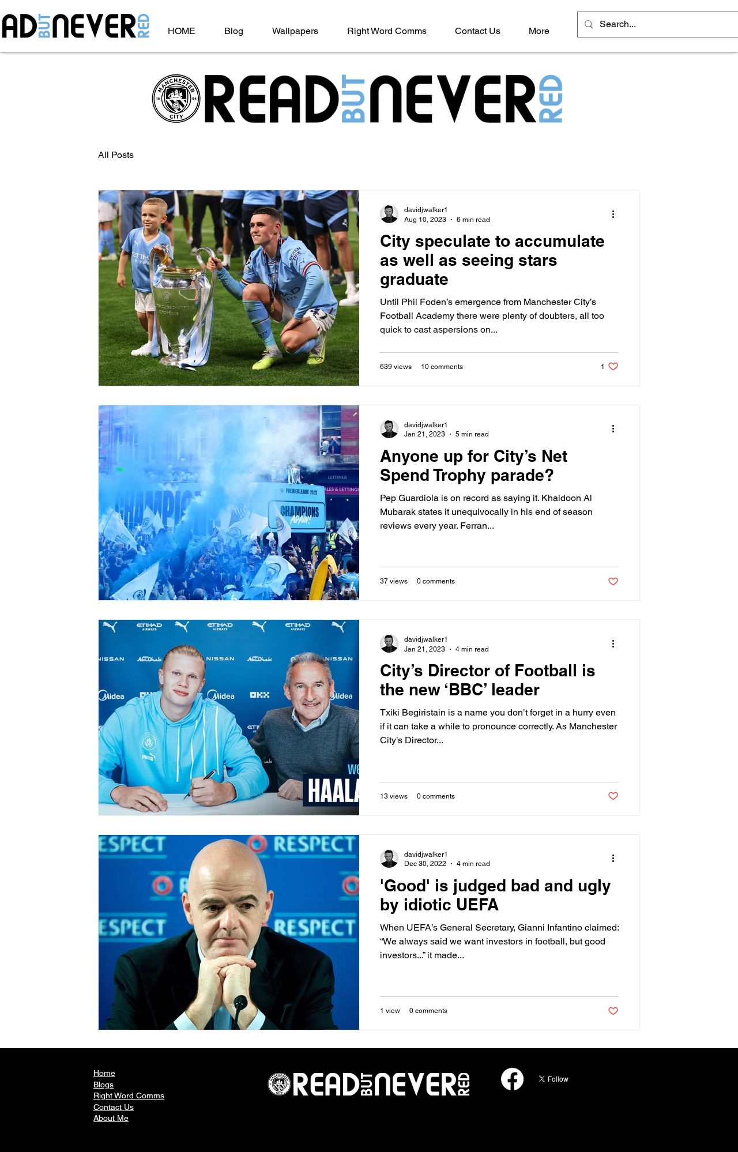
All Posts (116, 154)
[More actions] (617, 214)
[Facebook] (512, 1079)
